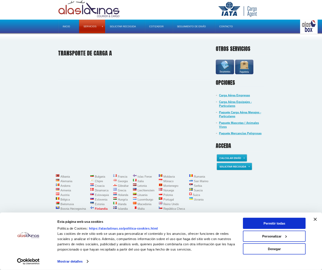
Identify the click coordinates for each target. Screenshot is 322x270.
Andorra (65, 185)
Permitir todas (274, 223)
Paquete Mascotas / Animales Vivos (239, 124)
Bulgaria (100, 176)
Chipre (99, 181)
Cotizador (156, 26)
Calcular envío (230, 158)
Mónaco (168, 181)
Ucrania (198, 199)
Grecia (122, 190)
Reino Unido (171, 204)
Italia (141, 181)
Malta (141, 208)
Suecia (198, 190)
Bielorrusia (67, 204)
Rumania (199, 176)
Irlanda (122, 204)
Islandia (123, 208)
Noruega (168, 190)
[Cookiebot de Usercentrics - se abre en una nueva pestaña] (28, 261)
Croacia (99, 185)
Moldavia (169, 176)
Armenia (65, 190)
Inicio (66, 26)
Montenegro (170, 185)
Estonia (99, 204)
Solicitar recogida (123, 26)
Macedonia (144, 204)
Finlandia (101, 208)
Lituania (142, 195)
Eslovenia (101, 199)
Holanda (123, 195)
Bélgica (65, 199)
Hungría (123, 199)
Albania (65, 176)
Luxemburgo (145, 199)
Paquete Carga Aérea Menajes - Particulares (240, 114)
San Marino (201, 181)
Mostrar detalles (70, 261)
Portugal (168, 199)
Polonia (168, 195)
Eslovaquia (102, 195)
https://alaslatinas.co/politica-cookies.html (123, 228)
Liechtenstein (146, 190)
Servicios (89, 26)
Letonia (142, 185)
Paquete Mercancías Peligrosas (240, 133)
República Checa (174, 208)
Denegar (274, 249)
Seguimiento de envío (191, 26)
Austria (64, 195)
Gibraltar (123, 185)
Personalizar (271, 236)
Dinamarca (101, 190)
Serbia (198, 185)
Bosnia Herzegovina (73, 208)
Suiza (196, 195)
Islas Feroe (145, 176)
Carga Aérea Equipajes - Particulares (235, 103)
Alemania (66, 181)
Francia (122, 176)
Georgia (123, 181)
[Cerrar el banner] (315, 219)
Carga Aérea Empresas (234, 95)
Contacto (226, 26)
